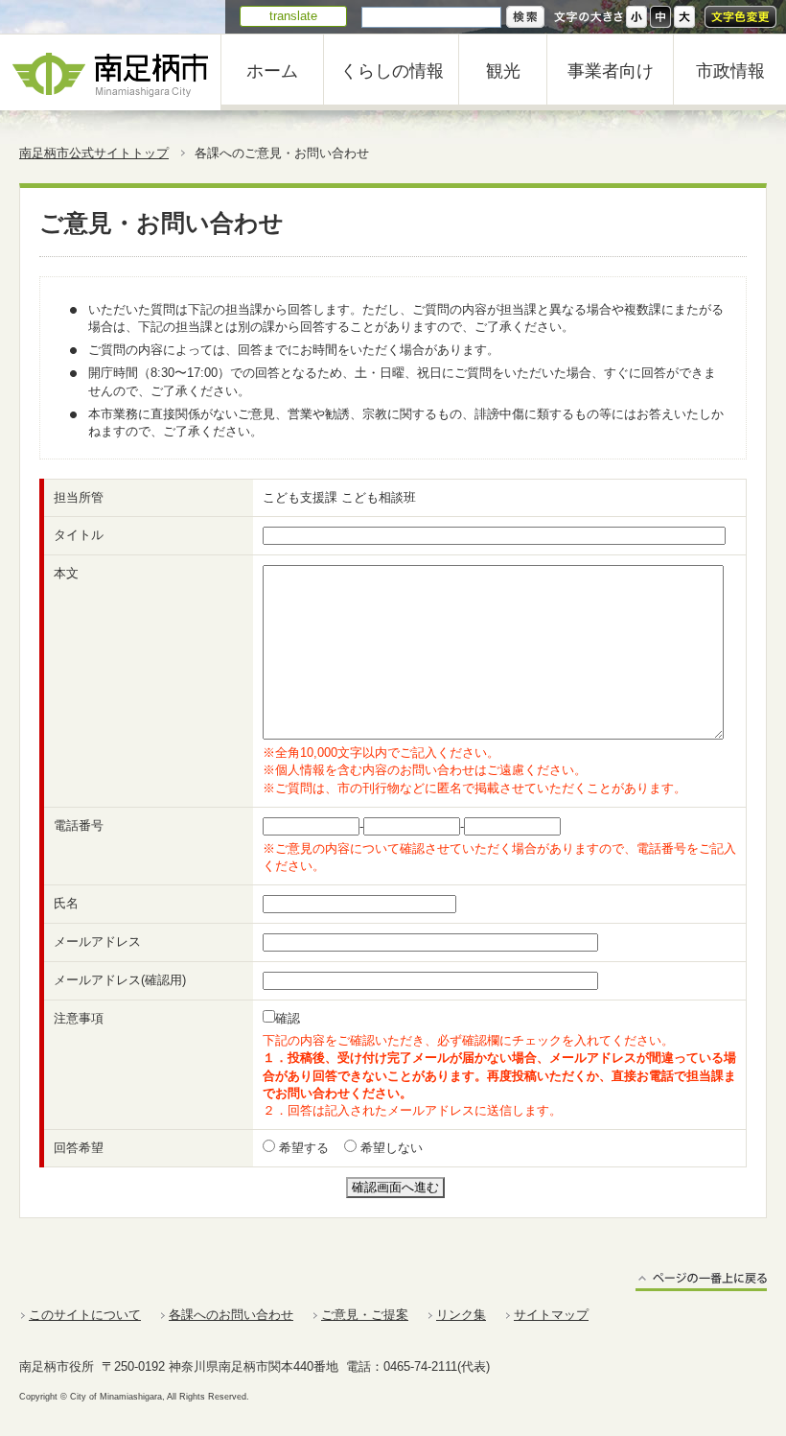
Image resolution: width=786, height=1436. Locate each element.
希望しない (390, 1148)
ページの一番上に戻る (701, 1281)
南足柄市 (110, 72)
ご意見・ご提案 (364, 1314)
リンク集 (461, 1314)
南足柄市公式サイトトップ (94, 153)
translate (293, 16)
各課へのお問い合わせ (231, 1314)
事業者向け (610, 71)
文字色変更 (740, 17)
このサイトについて (85, 1314)
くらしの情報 (392, 71)
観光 (503, 71)
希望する (302, 1148)
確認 (287, 1018)
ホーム (272, 71)
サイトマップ (551, 1314)
